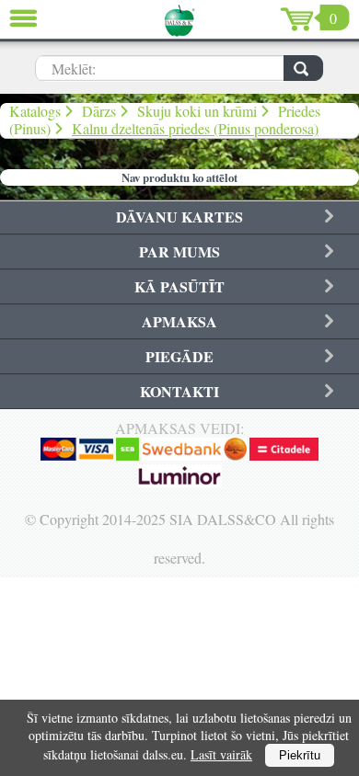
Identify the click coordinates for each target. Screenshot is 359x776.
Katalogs (35, 110)
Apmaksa (179, 321)
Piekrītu (299, 755)
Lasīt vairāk (221, 754)
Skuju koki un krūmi (197, 110)
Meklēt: (74, 68)
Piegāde (179, 356)
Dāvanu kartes (179, 216)
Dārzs (99, 110)
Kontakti (179, 391)
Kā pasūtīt (179, 286)
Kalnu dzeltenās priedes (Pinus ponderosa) (195, 128)
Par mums (179, 251)
